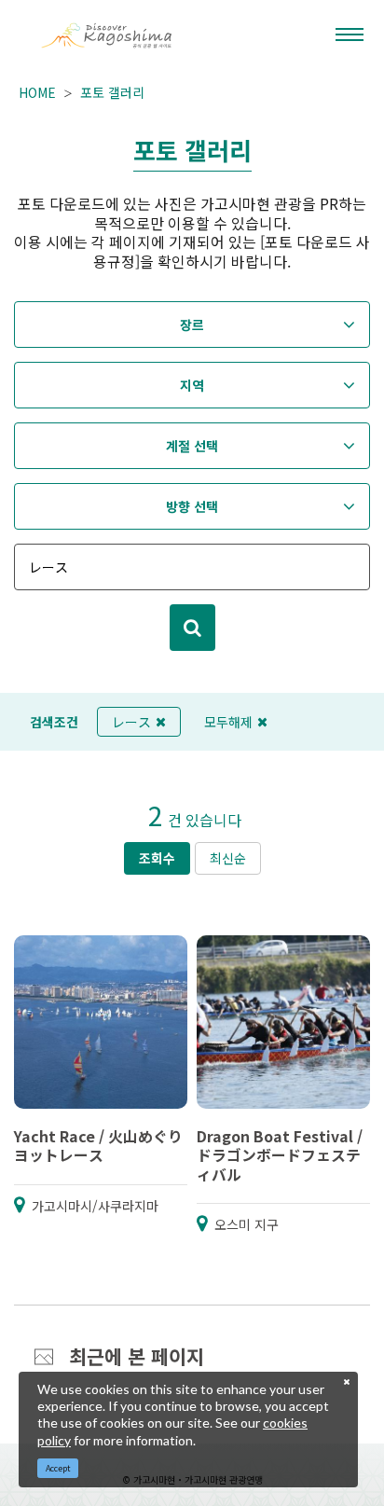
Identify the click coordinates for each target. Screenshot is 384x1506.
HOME (37, 92)
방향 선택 (192, 506)
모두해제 (228, 721)
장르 (192, 324)
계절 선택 (192, 445)
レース (131, 721)
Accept (58, 1468)
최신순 (228, 858)
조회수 (157, 858)
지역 (192, 385)
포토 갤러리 (112, 92)
